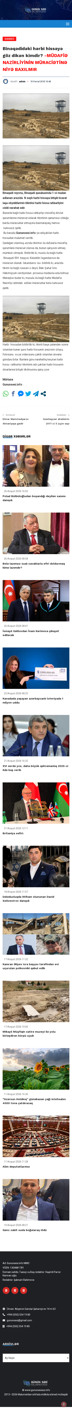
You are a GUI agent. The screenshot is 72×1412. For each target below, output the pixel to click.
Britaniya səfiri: (13, 833)
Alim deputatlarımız (16, 1166)
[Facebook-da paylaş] (13, 394)
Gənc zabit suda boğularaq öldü (25, 1230)
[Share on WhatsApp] (6, 394)
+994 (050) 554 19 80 (18, 1314)
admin (22, 81)
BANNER (9, 39)
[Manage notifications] (64, 1404)
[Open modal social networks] (43, 394)
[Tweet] (28, 394)
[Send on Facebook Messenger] (21, 394)
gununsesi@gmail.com (19, 1320)
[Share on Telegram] (36, 394)
